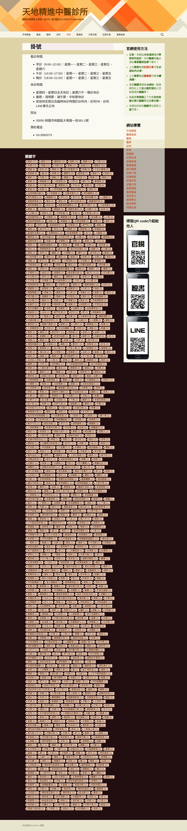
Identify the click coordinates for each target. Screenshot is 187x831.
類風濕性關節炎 (67, 205)
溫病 (31, 681)
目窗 (72, 316)
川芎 (109, 217)
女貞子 (51, 658)
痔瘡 (48, 292)
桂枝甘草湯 (51, 685)
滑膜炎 (32, 566)
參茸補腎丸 (65, 483)
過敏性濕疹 (75, 435)
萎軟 (103, 689)
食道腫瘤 (91, 495)
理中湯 (93, 340)
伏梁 (64, 741)
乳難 (31, 586)
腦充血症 (34, 455)
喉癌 (43, 531)
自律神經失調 (36, 193)
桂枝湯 (77, 658)
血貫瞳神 (34, 602)
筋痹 (97, 499)
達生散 (56, 673)
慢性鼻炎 (105, 666)
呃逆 (78, 380)
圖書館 (79, 34)
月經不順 (86, 554)
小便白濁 (58, 693)
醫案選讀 (131, 165)
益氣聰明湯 (35, 217)
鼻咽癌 (99, 181)
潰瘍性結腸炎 (48, 245)
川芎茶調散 (59, 189)
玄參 (72, 372)
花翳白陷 (52, 733)
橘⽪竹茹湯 (73, 566)
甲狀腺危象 (47, 630)
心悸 (74, 181)
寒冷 (31, 769)
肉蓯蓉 (85, 304)
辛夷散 (47, 281)
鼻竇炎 (59, 586)
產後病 (32, 312)
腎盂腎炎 (66, 737)
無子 (31, 451)
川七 (64, 658)
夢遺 (78, 245)
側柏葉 (59, 304)
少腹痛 (102, 713)
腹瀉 (108, 253)
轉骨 (94, 761)
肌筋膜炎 (85, 535)
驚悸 (76, 515)
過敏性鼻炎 (75, 209)
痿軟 (55, 717)
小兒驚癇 (46, 670)
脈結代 (59, 721)
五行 (90, 634)
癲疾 (31, 777)
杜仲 (57, 566)
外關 (98, 277)
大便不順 (95, 511)
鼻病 (80, 269)
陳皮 (45, 300)
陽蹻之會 (87, 642)
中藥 (86, 701)
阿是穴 (108, 380)
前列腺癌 (83, 808)
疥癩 (74, 773)
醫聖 (60, 527)
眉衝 (98, 292)
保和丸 (96, 546)
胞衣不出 (34, 423)
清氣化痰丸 (61, 431)
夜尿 (110, 257)
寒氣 (43, 392)
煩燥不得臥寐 (36, 808)
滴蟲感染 (93, 570)
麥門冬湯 (60, 312)
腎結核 (44, 519)
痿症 (99, 562)
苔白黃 (63, 376)
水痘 (100, 725)
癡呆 (31, 503)
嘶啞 (31, 789)
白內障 (108, 622)
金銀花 (32, 304)
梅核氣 (102, 765)
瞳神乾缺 (34, 626)
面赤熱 (44, 777)
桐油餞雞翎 (75, 503)
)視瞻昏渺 (34, 570)
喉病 (72, 554)
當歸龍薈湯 (49, 785)
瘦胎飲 (87, 725)
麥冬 (45, 277)
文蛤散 (47, 650)
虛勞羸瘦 (78, 423)
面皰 (43, 769)
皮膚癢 (63, 241)
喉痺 (94, 177)
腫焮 (88, 475)
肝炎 (43, 261)
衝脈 (102, 586)
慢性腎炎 (69, 793)
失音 (43, 697)
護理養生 (131, 199)
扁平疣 (95, 253)
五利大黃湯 (61, 777)
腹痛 (48, 725)
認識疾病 (131, 161)
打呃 (97, 705)
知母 (50, 205)
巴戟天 (73, 626)
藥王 (100, 769)
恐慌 (80, 328)
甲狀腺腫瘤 (35, 582)
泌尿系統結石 (90, 384)
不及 (48, 626)
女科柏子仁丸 (36, 408)
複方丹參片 (88, 205)
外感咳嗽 (34, 320)
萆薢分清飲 (77, 189)
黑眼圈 (87, 741)
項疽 (90, 503)
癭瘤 (31, 519)
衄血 (31, 697)
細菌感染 (72, 701)
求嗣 (31, 185)
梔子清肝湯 (89, 670)
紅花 (74, 312)
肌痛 (60, 650)
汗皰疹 (71, 229)
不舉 (109, 598)
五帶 (86, 626)
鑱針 (84, 610)
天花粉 (32, 316)
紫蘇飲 (56, 701)
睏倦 (60, 435)
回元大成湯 (53, 535)
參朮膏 (99, 451)
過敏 (55, 177)
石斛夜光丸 (89, 757)
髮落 (50, 546)
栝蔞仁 (99, 574)
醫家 (60, 725)
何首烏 (73, 296)
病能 (43, 701)
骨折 (105, 360)
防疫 (109, 705)
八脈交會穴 (47, 368)
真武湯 (73, 558)
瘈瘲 (76, 804)
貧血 (72, 602)
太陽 (98, 257)
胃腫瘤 (32, 527)
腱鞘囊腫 (87, 479)
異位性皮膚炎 (78, 249)
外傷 (107, 618)
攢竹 (82, 253)
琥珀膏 (82, 618)
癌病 (98, 519)
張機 (45, 554)
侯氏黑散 (62, 797)
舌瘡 (96, 717)
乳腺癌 (83, 717)
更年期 (85, 574)
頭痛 (87, 161)
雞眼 (79, 570)
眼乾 (107, 570)
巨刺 (50, 328)
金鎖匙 (44, 336)
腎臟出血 (100, 463)
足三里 (62, 689)
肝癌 (86, 169)
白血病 (44, 209)
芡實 (100, 404)
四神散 (32, 590)
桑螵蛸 (32, 773)
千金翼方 (64, 447)
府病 (64, 801)
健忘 (110, 352)
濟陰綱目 (98, 312)
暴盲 (31, 435)
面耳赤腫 (34, 725)
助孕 (55, 340)
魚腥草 (32, 785)
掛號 (68, 34)
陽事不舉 (72, 757)
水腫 (80, 237)
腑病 (31, 745)
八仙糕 (82, 320)
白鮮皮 (99, 336)
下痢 (74, 400)
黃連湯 (75, 368)
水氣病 (51, 344)
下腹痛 (59, 554)
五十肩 (53, 360)
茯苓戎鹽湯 (49, 539)
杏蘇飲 (32, 622)
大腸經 (32, 384)
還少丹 (85, 519)
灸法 (74, 412)
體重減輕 (105, 316)
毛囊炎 (47, 804)
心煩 (72, 292)
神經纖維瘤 (63, 419)
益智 (82, 654)
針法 (105, 344)
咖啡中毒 (83, 737)
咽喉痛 (44, 181)
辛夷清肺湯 (99, 300)
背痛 (48, 749)
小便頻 (44, 503)
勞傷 (43, 673)
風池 (84, 300)
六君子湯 (105, 606)
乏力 (107, 709)
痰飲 (31, 507)
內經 (43, 507)
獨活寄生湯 (75, 586)
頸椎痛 (44, 586)
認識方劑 (131, 184)
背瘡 (57, 300)
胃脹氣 (56, 396)
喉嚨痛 (65, 221)
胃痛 (31, 340)
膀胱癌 (85, 229)
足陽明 (63, 284)
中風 (43, 177)
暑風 (31, 594)
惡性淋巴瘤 (35, 499)
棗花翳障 (60, 677)
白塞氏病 (81, 408)
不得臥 (53, 808)
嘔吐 (50, 257)
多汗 (64, 423)
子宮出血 (100, 304)
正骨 (53, 753)
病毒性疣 (34, 574)
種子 (86, 181)
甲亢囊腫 (84, 463)
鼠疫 (43, 717)
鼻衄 (55, 356)
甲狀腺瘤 (48, 447)
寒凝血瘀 (77, 689)
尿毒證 (109, 542)
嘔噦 (76, 666)
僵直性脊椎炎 (64, 594)
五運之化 (91, 677)
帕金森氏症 (59, 769)
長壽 (76, 606)
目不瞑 (102, 642)
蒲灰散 (84, 598)
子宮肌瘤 (62, 213)
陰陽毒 (32, 801)
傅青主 (32, 554)
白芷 (100, 241)
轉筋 (109, 447)
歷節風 (69, 487)
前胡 (86, 332)
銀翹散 (51, 197)
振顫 (100, 741)
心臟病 (99, 773)
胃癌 (71, 165)
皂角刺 (32, 677)
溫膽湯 (47, 296)
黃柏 (62, 201)
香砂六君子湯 (64, 491)
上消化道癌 (77, 455)
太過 (31, 654)
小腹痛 (59, 372)
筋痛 (31, 531)
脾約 (50, 284)
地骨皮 (79, 630)
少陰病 (47, 316)
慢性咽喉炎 (49, 741)
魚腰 (50, 241)
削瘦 (31, 693)
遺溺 (60, 292)
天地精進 (26, 34)
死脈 (31, 479)
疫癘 (55, 789)
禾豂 (100, 368)
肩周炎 (98, 523)
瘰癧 (88, 590)
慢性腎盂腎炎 (50, 793)
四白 (107, 284)
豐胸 (55, 681)
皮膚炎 (32, 463)
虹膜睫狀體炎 (95, 650)
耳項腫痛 (60, 590)
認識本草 (131, 180)
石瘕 (57, 542)
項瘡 (31, 261)
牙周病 (67, 320)
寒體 (78, 634)
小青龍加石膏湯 (72, 713)
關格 (50, 412)
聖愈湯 (85, 372)
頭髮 (96, 610)
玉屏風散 (60, 384)
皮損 (85, 165)
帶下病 (69, 654)
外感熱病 (93, 380)
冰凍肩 (92, 550)
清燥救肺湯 (47, 249)
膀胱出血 (34, 491)
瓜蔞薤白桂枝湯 (51, 443)
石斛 (90, 245)
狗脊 (45, 404)
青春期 (32, 737)
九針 (78, 281)
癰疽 (57, 277)
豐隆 (31, 662)
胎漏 (100, 721)
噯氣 (90, 646)
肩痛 (88, 241)
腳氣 (102, 515)
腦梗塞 (101, 789)
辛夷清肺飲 (35, 642)
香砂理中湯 (49, 515)
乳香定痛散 (104, 590)
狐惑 (55, 487)
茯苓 (105, 439)
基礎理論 (131, 188)
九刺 (86, 288)
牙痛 (86, 396)
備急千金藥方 (83, 471)
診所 (58, 34)
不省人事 (74, 348)
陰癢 (45, 542)
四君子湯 (60, 404)
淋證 (62, 412)
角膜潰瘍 (52, 380)
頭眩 (50, 646)
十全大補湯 (101, 169)
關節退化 (72, 277)
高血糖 (89, 431)
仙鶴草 (77, 308)
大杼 (43, 364)
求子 (76, 197)
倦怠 (31, 757)
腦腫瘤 (87, 769)
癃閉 (86, 400)
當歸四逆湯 (106, 693)
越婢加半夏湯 (95, 658)
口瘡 (107, 249)
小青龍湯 (34, 495)
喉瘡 (31, 673)
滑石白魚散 (92, 566)
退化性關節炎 (95, 614)
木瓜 (48, 598)
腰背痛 (32, 558)
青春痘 (44, 348)
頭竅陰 (32, 288)
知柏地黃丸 (98, 785)
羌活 (45, 566)
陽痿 (60, 296)
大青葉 (65, 245)
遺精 (107, 269)
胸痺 (67, 570)
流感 (45, 165)
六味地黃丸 (35, 257)
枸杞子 (100, 582)
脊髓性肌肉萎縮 (67, 479)
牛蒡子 (32, 400)
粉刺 (105, 443)
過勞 (86, 336)
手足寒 (70, 427)
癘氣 (91, 689)
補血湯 (107, 539)
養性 (72, 574)
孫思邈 (79, 419)
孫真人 (108, 392)
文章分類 (92, 34)
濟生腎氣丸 (35, 197)
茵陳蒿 (94, 419)
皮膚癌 (106, 550)
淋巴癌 (77, 801)
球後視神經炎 (69, 459)
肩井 (110, 292)
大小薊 (92, 281)
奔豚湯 (92, 344)
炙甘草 (87, 412)
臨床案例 (131, 203)
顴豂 (31, 364)
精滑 (107, 566)
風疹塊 (69, 789)
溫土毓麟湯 (53, 582)
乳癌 (76, 213)
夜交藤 (32, 296)
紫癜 (31, 721)
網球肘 (89, 693)
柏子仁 (70, 443)
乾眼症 (99, 626)
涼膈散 (94, 630)
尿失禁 (63, 606)
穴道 (100, 161)
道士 (43, 745)
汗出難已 (72, 396)
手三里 (87, 356)
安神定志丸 (51, 495)
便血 (31, 781)
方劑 (58, 165)
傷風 (99, 685)
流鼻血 (89, 515)
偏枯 (48, 574)
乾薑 (98, 396)
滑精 (93, 328)
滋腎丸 (104, 431)
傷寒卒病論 (80, 638)
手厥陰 (87, 721)
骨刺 (97, 808)
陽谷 (93, 439)
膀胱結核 (93, 709)
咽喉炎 (99, 165)
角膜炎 (75, 677)
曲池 (45, 273)
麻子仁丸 (93, 273)
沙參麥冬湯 (87, 316)
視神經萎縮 (84, 483)
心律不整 (62, 804)
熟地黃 (49, 388)
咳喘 (60, 558)
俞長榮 (32, 515)
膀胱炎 (99, 372)
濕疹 (109, 221)
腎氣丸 (47, 213)
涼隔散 (75, 475)
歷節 (76, 495)
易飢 (62, 773)
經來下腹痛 (52, 570)
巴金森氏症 (80, 392)
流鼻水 (85, 292)
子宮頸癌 (54, 193)
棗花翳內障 (75, 650)
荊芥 (41, 225)
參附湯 (47, 797)
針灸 (43, 169)
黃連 (97, 598)
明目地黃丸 (51, 705)
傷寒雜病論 (72, 582)
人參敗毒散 (35, 427)
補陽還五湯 (68, 217)
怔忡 (43, 253)
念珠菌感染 (104, 602)
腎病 (31, 189)
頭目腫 (59, 451)
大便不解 (46, 435)
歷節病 (63, 185)
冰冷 (31, 717)
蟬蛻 (55, 745)
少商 (96, 531)
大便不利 (48, 773)
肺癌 (31, 169)
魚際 (31, 610)
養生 (48, 265)
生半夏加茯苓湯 (49, 713)
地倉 (31, 352)
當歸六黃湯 (49, 324)
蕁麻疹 (59, 209)
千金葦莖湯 (60, 415)
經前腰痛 (100, 296)
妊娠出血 (76, 749)
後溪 (86, 277)
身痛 (31, 336)
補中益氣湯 (77, 201)
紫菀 (64, 324)
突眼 (66, 439)
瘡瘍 (98, 352)
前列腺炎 (58, 364)
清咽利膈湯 (35, 344)
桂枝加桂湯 (47, 662)
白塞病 (59, 463)
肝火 (48, 602)
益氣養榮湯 (94, 308)
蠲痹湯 (89, 666)
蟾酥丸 (101, 475)
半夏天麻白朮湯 (63, 618)
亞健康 (66, 753)
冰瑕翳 (67, 705)
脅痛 (86, 773)
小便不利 (34, 705)
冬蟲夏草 (78, 797)
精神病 (32, 443)
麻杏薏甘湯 (75, 273)
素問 (48, 455)
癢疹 (31, 177)
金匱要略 (52, 499)
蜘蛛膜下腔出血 (67, 388)
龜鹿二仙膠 (94, 376)
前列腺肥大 (35, 658)
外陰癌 (109, 610)
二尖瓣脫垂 (75, 550)
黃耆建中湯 (35, 412)
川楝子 (77, 324)
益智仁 (99, 332)
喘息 (45, 384)
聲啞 (88, 404)
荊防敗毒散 (35, 205)
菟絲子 (44, 451)
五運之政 (83, 705)
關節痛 (92, 324)
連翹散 (94, 423)
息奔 (93, 797)
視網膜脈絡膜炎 (88, 539)
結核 (31, 356)
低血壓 (72, 765)
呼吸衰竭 (86, 602)
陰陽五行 (70, 610)
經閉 (31, 245)
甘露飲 (51, 217)
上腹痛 (106, 197)
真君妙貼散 (61, 336)
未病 (43, 269)
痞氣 (31, 368)
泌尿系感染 (35, 546)
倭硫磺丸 (46, 594)
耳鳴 (43, 693)
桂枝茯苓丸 (51, 320)
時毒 (105, 324)
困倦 (97, 459)
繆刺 (60, 316)
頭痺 (60, 626)
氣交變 (32, 761)
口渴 (102, 801)
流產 (60, 781)
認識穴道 (131, 173)
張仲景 (104, 245)
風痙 (43, 396)
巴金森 (32, 447)
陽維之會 (62, 670)
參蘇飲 (63, 308)
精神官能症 (85, 789)
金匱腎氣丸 (55, 233)
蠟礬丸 (96, 777)
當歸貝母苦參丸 (51, 467)
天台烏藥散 (65, 328)
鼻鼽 (64, 344)
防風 (43, 189)
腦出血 (32, 797)
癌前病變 (91, 197)
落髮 (31, 638)
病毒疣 (59, 273)
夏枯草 (104, 646)
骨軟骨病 (61, 729)
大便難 (69, 253)
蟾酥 (55, 253)
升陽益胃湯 (53, 642)
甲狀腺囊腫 (99, 681)
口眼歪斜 (70, 261)
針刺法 (87, 578)
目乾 (31, 606)
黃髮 (100, 578)
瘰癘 (31, 753)
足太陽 (108, 273)
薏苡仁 (77, 344)
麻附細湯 (87, 765)
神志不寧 (70, 745)
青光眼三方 (35, 733)
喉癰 (109, 499)
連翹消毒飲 (89, 558)
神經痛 (94, 622)
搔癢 (67, 177)
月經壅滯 (98, 527)
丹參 (79, 340)
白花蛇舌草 (65, 237)
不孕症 (81, 177)
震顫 (43, 340)
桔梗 (52, 221)
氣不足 (106, 455)
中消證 (95, 542)
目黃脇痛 (48, 475)
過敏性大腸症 (60, 392)
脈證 (45, 677)
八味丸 (51, 562)
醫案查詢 (121, 34)
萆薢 (87, 582)
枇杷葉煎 (103, 487)
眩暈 (83, 217)
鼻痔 (78, 360)
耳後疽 (85, 451)
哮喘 (54, 439)
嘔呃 (45, 761)
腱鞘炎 (61, 455)
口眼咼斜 (34, 265)
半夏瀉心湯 (92, 213)
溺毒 (74, 384)
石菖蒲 (61, 614)
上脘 (66, 634)
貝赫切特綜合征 (37, 439)
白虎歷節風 (47, 606)
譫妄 (109, 697)
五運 (66, 733)
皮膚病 (79, 447)
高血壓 (96, 217)
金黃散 (59, 503)
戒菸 (65, 531)
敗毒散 (32, 578)
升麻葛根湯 (100, 737)
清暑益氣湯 (35, 459)
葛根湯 (83, 173)
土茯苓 (99, 701)
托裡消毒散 (82, 221)
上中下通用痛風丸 (100, 673)
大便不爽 (101, 483)
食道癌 (32, 173)
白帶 (31, 709)
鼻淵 (31, 618)
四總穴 (92, 209)
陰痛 (64, 515)
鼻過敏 (99, 261)
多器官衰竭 (101, 400)
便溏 (31, 487)
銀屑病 (70, 535)
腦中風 (44, 654)
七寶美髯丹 (65, 546)
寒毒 (64, 578)
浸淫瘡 (32, 804)
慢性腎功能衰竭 (53, 765)
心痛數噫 (71, 642)
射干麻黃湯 (35, 550)
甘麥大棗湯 (70, 685)
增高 (43, 709)
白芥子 (32, 650)
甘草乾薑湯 (98, 491)
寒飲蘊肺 (64, 662)
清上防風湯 (71, 169)
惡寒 (60, 265)
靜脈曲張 (70, 507)
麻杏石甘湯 (72, 467)
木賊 (45, 590)
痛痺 (31, 630)
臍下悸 (105, 415)
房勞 (64, 511)
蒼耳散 (61, 622)
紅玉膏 (47, 400)
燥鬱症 (32, 467)
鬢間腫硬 (58, 697)
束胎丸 (67, 808)
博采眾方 (131, 196)
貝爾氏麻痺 (87, 265)
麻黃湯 (73, 288)
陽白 (55, 261)
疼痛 (67, 340)
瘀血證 (84, 793)
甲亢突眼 (96, 654)
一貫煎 (32, 542)
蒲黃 (76, 241)
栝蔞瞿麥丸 (77, 622)
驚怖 (43, 487)
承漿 (50, 308)
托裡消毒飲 (35, 562)
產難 (79, 753)
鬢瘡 (105, 558)
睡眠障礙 (34, 292)
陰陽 (78, 662)
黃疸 (31, 332)
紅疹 (105, 209)
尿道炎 (59, 519)
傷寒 (74, 161)
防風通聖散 (74, 233)
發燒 (66, 360)
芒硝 (72, 451)
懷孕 (50, 201)
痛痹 (82, 542)
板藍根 (47, 288)
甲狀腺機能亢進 (73, 709)
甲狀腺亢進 (49, 737)
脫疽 (105, 804)
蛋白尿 (79, 439)
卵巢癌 (99, 229)
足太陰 (32, 300)
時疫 (72, 761)
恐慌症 (84, 523)
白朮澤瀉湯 (68, 539)
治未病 (73, 725)
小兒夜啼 (34, 388)
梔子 (62, 249)
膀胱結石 (34, 685)
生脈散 (32, 741)
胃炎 (31, 249)
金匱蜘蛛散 (84, 562)
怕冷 (91, 753)
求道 (90, 801)
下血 (72, 519)
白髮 (90, 662)
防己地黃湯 (98, 364)
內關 (89, 713)
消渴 (108, 173)
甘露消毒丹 (72, 193)
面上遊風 (74, 693)
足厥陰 (44, 618)
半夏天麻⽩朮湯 (65, 598)
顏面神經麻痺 (36, 221)
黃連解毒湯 (35, 201)
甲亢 (64, 197)
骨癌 (31, 348)
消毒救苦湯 (94, 697)
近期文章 (107, 34)
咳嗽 (55, 173)
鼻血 (70, 542)
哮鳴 (95, 408)
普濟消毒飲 (81, 531)
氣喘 (74, 257)
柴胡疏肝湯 (35, 284)
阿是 (90, 435)
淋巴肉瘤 (48, 237)
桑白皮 (85, 507)
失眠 (32, 165)
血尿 (86, 352)
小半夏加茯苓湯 (37, 523)
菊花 (62, 475)
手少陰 (47, 558)
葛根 (76, 284)
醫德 (38, 34)
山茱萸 (90, 415)
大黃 (31, 396)
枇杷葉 (32, 539)
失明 (67, 681)
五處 (82, 673)
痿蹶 (84, 745)
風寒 (88, 733)
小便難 (96, 320)
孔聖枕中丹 (58, 523)
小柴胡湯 (60, 181)
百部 (31, 713)
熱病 (102, 634)
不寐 (100, 185)
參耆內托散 (53, 427)
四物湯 (73, 225)
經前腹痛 (95, 447)
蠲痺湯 (32, 237)
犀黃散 (106, 757)
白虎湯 (32, 793)
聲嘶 (66, 380)
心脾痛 (101, 733)
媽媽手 (44, 721)
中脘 (43, 610)
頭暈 (97, 221)
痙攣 (66, 499)
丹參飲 (86, 388)
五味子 (94, 237)
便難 (85, 459)
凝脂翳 (75, 404)
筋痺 (109, 471)
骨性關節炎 (91, 193)
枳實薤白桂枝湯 (37, 634)
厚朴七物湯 (49, 578)
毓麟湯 (32, 614)
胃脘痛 (73, 332)
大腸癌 (100, 233)
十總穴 (61, 749)
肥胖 (45, 304)
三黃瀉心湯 (91, 729)
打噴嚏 (71, 300)
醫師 (48, 34)
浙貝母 (86, 685)
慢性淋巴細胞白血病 (39, 729)
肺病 (31, 253)
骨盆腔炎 (46, 781)
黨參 (97, 793)
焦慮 (45, 463)
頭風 (105, 677)
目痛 (55, 709)
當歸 (72, 304)
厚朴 (86, 296)
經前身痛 (50, 423)
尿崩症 (44, 431)
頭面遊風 (66, 562)
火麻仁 (44, 757)
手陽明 (32, 273)
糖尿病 (59, 161)
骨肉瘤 (104, 265)
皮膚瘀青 (34, 598)
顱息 (93, 455)
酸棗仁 (94, 269)
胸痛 (60, 602)
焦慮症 (82, 491)
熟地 (72, 527)
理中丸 (51, 459)
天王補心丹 (47, 185)
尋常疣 (32, 324)
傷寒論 (47, 614)
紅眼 (106, 761)
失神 (31, 701)
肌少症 (32, 404)
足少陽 (59, 348)
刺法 (57, 229)
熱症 (31, 431)
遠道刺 (69, 717)
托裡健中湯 (35, 535)
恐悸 (90, 586)
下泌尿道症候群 (77, 364)
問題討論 (131, 207)
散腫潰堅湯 (75, 697)
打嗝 (43, 789)
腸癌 (95, 392)
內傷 (70, 673)
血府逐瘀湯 (101, 507)
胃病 (96, 173)
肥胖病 (108, 237)
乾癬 (105, 328)
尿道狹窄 (64, 630)
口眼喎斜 (91, 348)
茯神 (99, 388)
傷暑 (95, 618)
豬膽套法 (97, 427)
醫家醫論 (131, 192)
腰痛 (31, 209)
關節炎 (69, 173)
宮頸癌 (44, 638)
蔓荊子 (44, 372)
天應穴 (65, 408)
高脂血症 (76, 646)
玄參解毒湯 (80, 777)
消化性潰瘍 (35, 471)
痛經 (31, 229)
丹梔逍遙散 (35, 380)
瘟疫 (52, 408)
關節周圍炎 (92, 284)
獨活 (72, 265)
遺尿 (62, 257)
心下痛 (104, 503)
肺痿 (108, 717)
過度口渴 (48, 376)
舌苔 (52, 666)
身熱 (31, 670)
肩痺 (50, 471)
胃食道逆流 (57, 225)
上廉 (31, 372)
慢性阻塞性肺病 (77, 781)
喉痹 (84, 527)
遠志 (62, 368)
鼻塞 (31, 181)
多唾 (95, 638)
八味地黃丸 (107, 205)
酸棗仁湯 (82, 681)
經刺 (109, 320)
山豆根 (32, 475)
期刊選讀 (131, 169)
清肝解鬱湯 (35, 646)
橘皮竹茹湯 (35, 483)
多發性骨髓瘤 (36, 666)
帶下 (43, 681)
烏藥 (64, 666)
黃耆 (76, 431)
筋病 (106, 177)
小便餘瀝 (76, 614)
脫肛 (74, 769)
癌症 (32, 161)
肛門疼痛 (34, 511)
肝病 (86, 257)
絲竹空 (44, 229)
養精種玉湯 (61, 638)
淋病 (60, 288)
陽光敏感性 (71, 356)
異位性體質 (35, 308)
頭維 (95, 249)
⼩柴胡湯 (50, 511)
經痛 (88, 368)
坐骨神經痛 (47, 479)
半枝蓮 (85, 261)
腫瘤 (57, 757)
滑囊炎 (105, 594)
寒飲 (55, 610)
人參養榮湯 (35, 328)
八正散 (32, 213)
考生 (50, 550)
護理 (43, 332)
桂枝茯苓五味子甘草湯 (40, 689)
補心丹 (88, 467)
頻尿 (31, 269)
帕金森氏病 (49, 801)
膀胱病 (73, 721)
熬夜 (50, 483)
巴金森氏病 (45, 419)
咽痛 (43, 356)
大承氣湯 (34, 765)
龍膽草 (59, 761)
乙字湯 (32, 281)
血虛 (83, 427)
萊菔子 (77, 376)
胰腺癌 (92, 360)
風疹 (93, 189)
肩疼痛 (100, 535)
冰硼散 (75, 590)
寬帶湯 (47, 527)
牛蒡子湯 (91, 804)
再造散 (89, 606)
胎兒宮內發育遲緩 (38, 415)
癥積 (48, 491)
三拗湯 (76, 415)
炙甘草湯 (34, 749)
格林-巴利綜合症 (86, 594)
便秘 (55, 169)
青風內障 (81, 785)
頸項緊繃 (104, 479)
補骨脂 (106, 348)
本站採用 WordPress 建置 (33, 825)
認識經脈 (131, 176)
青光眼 (101, 356)
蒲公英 (44, 352)
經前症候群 (82, 499)
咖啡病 (82, 546)
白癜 (96, 745)
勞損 (62, 646)
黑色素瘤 (64, 471)
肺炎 (75, 729)
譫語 (105, 670)
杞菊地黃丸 (63, 281)
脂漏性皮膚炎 (36, 233)
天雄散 (65, 785)
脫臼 (55, 507)
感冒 (45, 161)
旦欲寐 (61, 400)
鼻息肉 (32, 376)
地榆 (98, 288)
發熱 (109, 777)
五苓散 (59, 352)
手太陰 (32, 277)
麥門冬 (87, 225)
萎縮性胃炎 (35, 241)
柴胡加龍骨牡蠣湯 (62, 269)
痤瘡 (88, 185)
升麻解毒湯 (94, 749)
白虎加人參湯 (36, 360)
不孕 (76, 185)
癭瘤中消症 (85, 487)
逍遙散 (73, 352)
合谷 (45, 312)
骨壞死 (96, 781)
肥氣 (31, 392)
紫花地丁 (58, 332)
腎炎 (60, 574)
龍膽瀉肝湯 (96, 201)
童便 (109, 749)
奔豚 (83, 443)
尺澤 (54, 634)
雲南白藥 (78, 511)
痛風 (100, 225)
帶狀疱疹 (106, 753)
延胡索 (47, 622)
